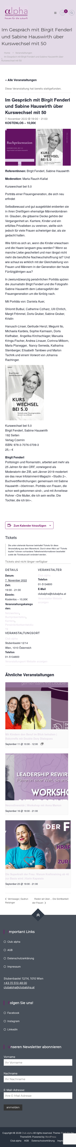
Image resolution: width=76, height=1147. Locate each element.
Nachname (11, 1073)
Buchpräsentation (15, 617)
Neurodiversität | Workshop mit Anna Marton (33, 805)
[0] (62, 12)
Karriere (10, 621)
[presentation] (36, 705)
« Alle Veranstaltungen (21, 80)
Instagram (13, 1021)
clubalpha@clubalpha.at (19, 987)
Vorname (9, 1057)
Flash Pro (66, 1133)
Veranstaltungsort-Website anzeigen (26, 661)
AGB (10, 950)
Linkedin (12, 1029)
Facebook (13, 1012)
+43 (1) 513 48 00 (15, 983)
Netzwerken (12, 613)
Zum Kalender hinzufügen (30, 525)
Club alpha (11, 638)
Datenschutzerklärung (20, 958)
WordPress (50, 1136)
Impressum (14, 966)
